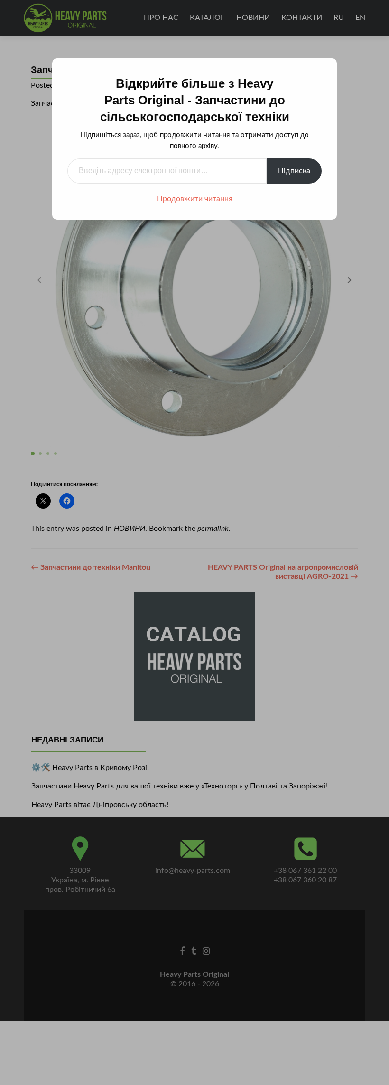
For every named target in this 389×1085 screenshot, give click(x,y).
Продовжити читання (194, 199)
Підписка (294, 171)
